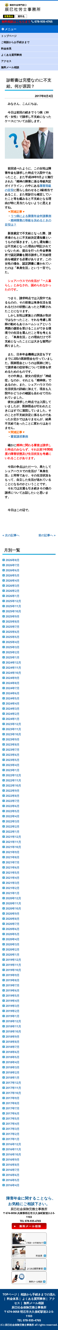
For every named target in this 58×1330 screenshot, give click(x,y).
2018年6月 (12, 1052)
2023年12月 (13, 724)
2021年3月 (12, 883)
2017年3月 (12, 1129)
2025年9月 (12, 616)
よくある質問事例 (11, 55)
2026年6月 (12, 570)
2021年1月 (12, 893)
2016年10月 (13, 1154)
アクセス (6, 61)
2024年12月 (13, 662)
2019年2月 (12, 1011)
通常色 (21, 16)
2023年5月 (12, 760)
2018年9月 (12, 1036)
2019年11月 (13, 965)
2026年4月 (12, 580)
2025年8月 (12, 621)
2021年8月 (12, 857)
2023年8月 (12, 744)
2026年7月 (12, 565)
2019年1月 (12, 1016)
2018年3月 (12, 1067)
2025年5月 (12, 637)
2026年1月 (12, 596)
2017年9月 (12, 1098)
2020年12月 (13, 898)
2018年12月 (13, 1021)
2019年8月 (12, 980)
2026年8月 (12, 560)
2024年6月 (12, 693)
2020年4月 (12, 939)
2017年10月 (13, 1093)
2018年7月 (12, 1047)
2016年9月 (12, 1159)
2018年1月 (12, 1077)
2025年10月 (13, 611)
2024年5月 (12, 698)
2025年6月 (12, 632)
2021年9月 (12, 852)
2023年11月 (13, 729)
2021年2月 (12, 888)
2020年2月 (12, 949)
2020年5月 (12, 934)
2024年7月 (12, 688)
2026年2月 (12, 591)
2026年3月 (12, 585)
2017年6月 (12, 1113)
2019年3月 (12, 1006)
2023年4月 (12, 765)
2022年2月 (12, 826)
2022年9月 (12, 790)
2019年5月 (12, 995)
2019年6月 (12, 990)
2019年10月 (13, 970)
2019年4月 (12, 1001)
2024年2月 (12, 714)
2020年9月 (12, 913)
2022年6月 (12, 806)
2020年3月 (12, 944)
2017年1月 (12, 1139)
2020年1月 (12, 954)
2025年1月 (12, 657)
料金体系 (6, 48)
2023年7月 (12, 749)
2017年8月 (12, 1103)
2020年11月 (13, 903)
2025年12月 (13, 601)
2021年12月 (13, 837)
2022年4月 (12, 816)
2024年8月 (12, 683)
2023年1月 (12, 770)
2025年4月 (12, 642)
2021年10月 (13, 847)
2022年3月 (12, 821)
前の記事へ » (47, 535)
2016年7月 (12, 1170)
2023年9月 (12, 739)
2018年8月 (12, 1042)
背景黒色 (8, 16)
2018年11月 (13, 1026)
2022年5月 (12, 811)
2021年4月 (12, 878)
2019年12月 (13, 960)
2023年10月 (13, 734)
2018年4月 (12, 1062)
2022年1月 (12, 831)
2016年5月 (12, 1180)
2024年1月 (12, 719)
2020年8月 (12, 919)
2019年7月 (12, 985)
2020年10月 (13, 908)
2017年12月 (13, 1083)
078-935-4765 (43, 21)
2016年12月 (13, 1144)
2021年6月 (12, 867)
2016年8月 (12, 1165)
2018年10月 (13, 1031)
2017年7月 (12, 1108)
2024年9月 (12, 678)
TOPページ (10, 1294)
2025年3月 (12, 647)
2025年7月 (12, 626)
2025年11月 (13, 606)
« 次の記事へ (10, 535)
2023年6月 (12, 755)
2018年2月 (12, 1072)
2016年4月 (12, 1185)
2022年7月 (12, 801)
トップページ (9, 36)
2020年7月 (12, 924)
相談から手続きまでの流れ (38, 1294)
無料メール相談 (10, 67)
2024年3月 (12, 708)
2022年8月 (12, 796)
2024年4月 (12, 703)
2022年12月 (13, 775)
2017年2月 (12, 1134)
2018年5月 (12, 1057)
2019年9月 (12, 975)
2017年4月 (12, 1124)
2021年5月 (12, 872)
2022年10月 (13, 785)
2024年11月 (13, 667)
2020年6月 (12, 929)
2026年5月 (12, 575)
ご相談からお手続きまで (15, 42)
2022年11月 (13, 780)
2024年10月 (13, 673)
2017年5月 (12, 1118)
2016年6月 (12, 1175)
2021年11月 (13, 842)
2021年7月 (12, 862)
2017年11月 (13, 1088)
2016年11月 (13, 1149)
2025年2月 (12, 652)
